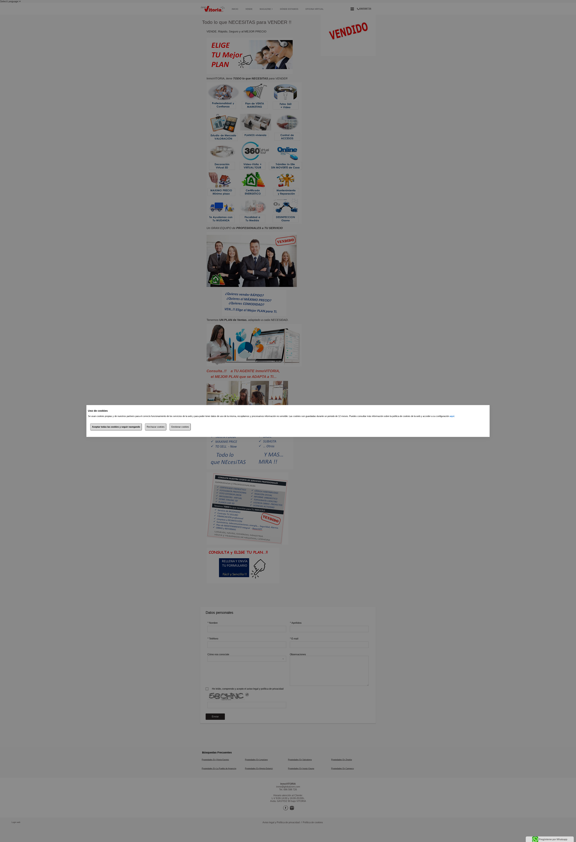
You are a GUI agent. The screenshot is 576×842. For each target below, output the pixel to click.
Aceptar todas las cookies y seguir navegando (116, 427)
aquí (452, 416)
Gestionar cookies (180, 427)
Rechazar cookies (156, 427)
